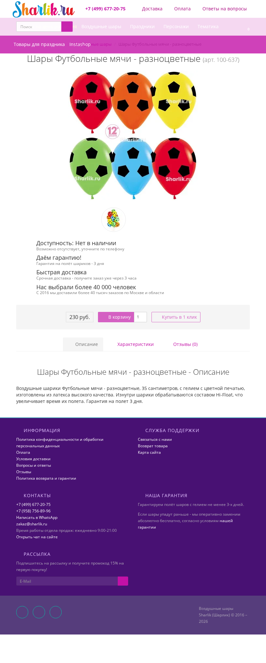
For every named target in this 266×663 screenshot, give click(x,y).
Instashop (80, 44)
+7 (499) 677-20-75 (33, 504)
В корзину (119, 317)
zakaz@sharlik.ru (31, 524)
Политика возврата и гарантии (46, 478)
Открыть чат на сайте (37, 537)
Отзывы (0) (185, 344)
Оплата (182, 9)
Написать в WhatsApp (36, 517)
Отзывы (23, 471)
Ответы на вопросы (224, 9)
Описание (86, 344)
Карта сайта (149, 452)
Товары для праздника (39, 44)
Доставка (152, 9)
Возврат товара (153, 446)
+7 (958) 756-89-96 (33, 511)
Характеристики (135, 344)
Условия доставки (33, 459)
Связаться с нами (155, 439)
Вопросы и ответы (33, 465)
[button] (245, 27)
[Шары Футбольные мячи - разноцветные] (133, 135)
